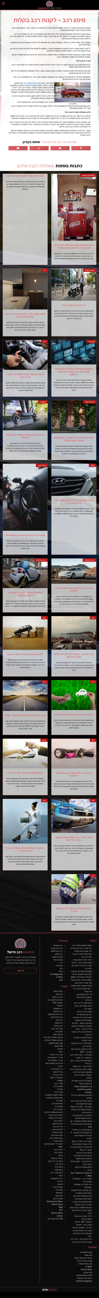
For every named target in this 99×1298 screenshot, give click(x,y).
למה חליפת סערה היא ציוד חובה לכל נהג (25, 175)
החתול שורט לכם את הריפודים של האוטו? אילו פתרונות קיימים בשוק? (83, 1156)
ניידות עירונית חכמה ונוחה (74, 305)
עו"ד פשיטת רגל (57, 1069)
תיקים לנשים (58, 991)
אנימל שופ (59, 1196)
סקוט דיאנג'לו (21, 1294)
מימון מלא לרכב (57, 1103)
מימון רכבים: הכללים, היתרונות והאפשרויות (25, 535)
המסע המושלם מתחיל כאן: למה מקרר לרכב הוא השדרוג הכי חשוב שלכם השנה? (74, 246)
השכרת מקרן (8, 1294)
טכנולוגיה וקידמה (74, 1294)
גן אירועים (42, 1294)
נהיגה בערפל (58, 1075)
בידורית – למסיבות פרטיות (82, 1227)
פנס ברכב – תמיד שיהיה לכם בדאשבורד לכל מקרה (73, 774)
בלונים (60, 1155)
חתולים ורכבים (57, 1129)
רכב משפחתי (58, 945)
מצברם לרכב (58, 1086)
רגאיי (47, 1294)
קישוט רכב (59, 1031)
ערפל (61, 1052)
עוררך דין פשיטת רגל (55, 1057)
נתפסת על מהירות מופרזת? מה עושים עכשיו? (73, 910)
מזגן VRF (36, 1294)
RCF (61, 1210)
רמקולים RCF (58, 1003)
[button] (20, 970)
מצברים (60, 1089)
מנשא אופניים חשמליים (54, 1098)
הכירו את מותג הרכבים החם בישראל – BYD (25, 715)
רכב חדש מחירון (57, 948)
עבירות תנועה (58, 1072)
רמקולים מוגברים (5, 1294)
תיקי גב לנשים (58, 997)
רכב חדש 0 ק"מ (57, 1017)
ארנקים (60, 1184)
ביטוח (61, 971)
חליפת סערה (58, 1141)
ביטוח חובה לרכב (56, 1173)
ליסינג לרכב (58, 1121)
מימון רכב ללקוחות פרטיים (82, 1230)
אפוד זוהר (59, 1190)
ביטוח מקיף (59, 1170)
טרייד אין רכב (58, 1126)
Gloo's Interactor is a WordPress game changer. (83, 1089)
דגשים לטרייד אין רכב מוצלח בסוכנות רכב (74, 714)
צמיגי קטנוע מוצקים (56, 1043)
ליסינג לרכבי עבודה (55, 1115)
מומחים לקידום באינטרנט (11, 1294)
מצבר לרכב (58, 1092)
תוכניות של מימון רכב (33, 83)
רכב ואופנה (59, 1023)
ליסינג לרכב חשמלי (56, 1118)
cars (61, 980)
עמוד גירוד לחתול (56, 1054)
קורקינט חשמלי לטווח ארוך (53, 1037)
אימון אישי (34, 1294)
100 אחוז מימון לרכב (55, 1219)
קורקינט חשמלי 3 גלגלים (54, 1040)
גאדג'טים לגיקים (28, 1294)
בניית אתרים (2, 1294)
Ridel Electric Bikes (55, 1201)
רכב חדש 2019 (57, 951)
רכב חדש (59, 1020)
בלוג (61, 968)
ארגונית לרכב (58, 1187)
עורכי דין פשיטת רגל (55, 1060)
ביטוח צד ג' (59, 1167)
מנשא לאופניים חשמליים (54, 1095)
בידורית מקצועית (57, 1178)
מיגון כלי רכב (58, 1109)
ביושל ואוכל (84, 1294)
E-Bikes (59, 977)
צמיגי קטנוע (58, 1046)
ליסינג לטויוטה (57, 1124)
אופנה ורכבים (58, 1198)
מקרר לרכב (58, 1083)
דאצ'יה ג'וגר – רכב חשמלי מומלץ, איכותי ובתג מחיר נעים (73, 839)
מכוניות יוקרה (58, 960)
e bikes (60, 1216)
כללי (61, 963)
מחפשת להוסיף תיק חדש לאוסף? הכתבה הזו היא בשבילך (25, 849)
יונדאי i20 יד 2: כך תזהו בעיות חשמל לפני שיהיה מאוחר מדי (74, 501)
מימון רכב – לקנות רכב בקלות (81, 1107)
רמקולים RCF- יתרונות (83, 1222)
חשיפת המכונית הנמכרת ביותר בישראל (25, 654)
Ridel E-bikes (57, 1204)
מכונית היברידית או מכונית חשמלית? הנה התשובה (74, 589)
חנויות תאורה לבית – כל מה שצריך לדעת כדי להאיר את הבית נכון (25, 315)
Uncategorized (56, 974)
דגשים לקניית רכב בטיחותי (82, 1130)
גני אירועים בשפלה (70, 1294)
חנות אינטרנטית (57, 1135)
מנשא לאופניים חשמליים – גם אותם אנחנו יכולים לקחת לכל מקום (81, 1124)
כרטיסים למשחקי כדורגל (15, 1294)
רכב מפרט (68, 1294)
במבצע (56, 1294)
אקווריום (53, 1294)
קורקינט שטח (58, 1034)
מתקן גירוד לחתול (56, 1077)
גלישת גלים (58, 1152)
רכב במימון (59, 954)
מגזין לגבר (23, 1294)
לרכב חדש (76, 1294)
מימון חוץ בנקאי (81, 1294)
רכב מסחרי (63, 1294)
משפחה (60, 1080)
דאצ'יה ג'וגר (58, 1149)
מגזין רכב (92, 1294)
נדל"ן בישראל (25, 1294)
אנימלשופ (59, 1193)
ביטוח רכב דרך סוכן (55, 1161)
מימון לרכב (59, 1106)
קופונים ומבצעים (94, 1294)
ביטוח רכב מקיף (57, 1158)
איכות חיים (90, 1294)
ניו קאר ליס (38, 1294)
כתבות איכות (79, 1294)
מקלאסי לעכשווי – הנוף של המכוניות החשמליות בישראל (25, 594)
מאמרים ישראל (65, 1294)
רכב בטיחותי (58, 1026)
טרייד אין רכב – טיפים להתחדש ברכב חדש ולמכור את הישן (74, 655)
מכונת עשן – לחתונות (84, 1225)
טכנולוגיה (59, 965)
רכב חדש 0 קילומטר (55, 1014)
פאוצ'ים (60, 1049)
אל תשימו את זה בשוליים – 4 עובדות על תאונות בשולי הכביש (81, 1135)
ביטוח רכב (59, 1164)
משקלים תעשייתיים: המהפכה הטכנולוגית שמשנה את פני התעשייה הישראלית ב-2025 (74, 372)
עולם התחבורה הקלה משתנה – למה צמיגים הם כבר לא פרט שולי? (74, 439)
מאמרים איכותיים (87, 1294)
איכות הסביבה (59, 1294)
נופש (44, 1294)
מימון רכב (59, 1101)
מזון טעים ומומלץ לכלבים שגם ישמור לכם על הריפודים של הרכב (81, 1210)
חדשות (61, 1294)
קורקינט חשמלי (57, 957)
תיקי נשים (59, 994)
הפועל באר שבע (97, 1294)
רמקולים (60, 1005)
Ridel (61, 1207)
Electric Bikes (57, 1213)
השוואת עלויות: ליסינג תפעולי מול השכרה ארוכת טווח (25, 375)
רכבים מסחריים (31, 1294)
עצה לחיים (49, 1294)
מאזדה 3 (18, 1294)
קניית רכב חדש (57, 1029)
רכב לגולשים (58, 1011)
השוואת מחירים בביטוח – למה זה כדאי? (25, 772)
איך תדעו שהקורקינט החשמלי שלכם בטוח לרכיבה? (25, 436)
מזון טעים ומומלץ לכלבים (54, 1112)
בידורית (60, 1181)
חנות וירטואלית (57, 1132)
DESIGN (49, 1289)
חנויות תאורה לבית (56, 1138)
